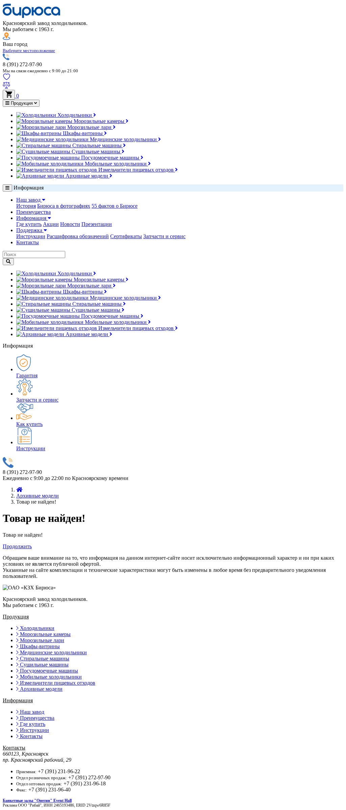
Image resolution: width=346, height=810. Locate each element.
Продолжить (17, 546)
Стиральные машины (97, 145)
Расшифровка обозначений (78, 236)
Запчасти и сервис (164, 236)
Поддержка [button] (30, 230)
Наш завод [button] (29, 200)
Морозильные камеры (99, 121)
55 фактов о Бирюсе (115, 206)
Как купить (29, 424)
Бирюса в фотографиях (63, 206)
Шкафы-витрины (82, 133)
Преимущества (33, 212)
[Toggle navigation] (7, 188)
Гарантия (27, 375)
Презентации (96, 224)
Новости (70, 224)
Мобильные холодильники (115, 164)
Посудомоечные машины (110, 157)
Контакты (27, 242)
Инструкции (30, 236)
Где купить (29, 224)
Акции (51, 224)
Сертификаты (126, 236)
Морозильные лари (89, 127)
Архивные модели (86, 176)
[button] (29, 50)
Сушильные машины (96, 151)
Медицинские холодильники (123, 139)
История (26, 206)
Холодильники (74, 115)
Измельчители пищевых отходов (136, 170)
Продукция (21, 103)
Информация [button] (32, 218)
